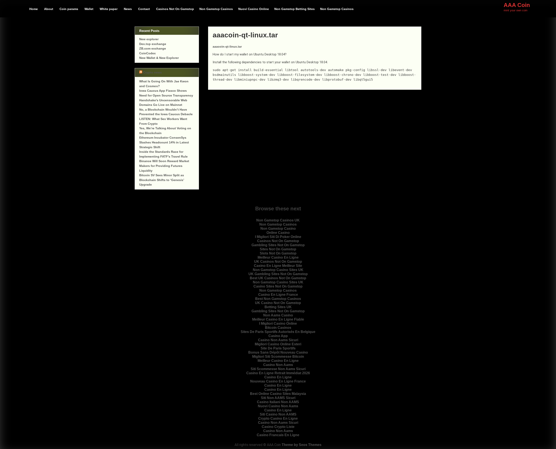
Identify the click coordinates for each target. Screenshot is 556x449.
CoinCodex (147, 53)
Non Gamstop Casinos (216, 9)
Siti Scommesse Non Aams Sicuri (278, 369)
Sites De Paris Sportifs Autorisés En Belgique (278, 332)
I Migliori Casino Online (278, 323)
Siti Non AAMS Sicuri (278, 398)
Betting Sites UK (278, 307)
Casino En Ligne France (278, 294)
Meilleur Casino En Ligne (278, 257)
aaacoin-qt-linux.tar (227, 46)
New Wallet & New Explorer (159, 58)
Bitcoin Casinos (278, 327)
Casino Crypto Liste (278, 427)
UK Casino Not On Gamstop (278, 303)
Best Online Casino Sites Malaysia (278, 394)
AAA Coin (517, 5)
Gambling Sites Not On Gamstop (278, 245)
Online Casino (278, 232)
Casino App (278, 336)
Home (33, 9)
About (48, 9)
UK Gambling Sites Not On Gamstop (278, 274)
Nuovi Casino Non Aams (278, 406)
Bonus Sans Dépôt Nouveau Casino (278, 352)
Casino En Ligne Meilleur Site (278, 266)
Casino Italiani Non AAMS (278, 402)
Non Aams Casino (278, 315)
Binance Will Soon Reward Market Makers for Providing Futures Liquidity (164, 165)
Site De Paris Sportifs (278, 348)
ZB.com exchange (152, 48)
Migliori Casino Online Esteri (278, 344)
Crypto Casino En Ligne (278, 418)
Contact (144, 9)
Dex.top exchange (152, 44)
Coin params (69, 9)
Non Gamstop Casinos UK (278, 220)
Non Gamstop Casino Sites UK (278, 270)
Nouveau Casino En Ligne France (278, 381)
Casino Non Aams (278, 365)
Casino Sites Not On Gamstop (278, 286)
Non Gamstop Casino (278, 228)
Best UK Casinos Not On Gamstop (278, 278)
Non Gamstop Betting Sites (294, 9)
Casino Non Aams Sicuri (278, 340)
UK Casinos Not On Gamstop (278, 261)
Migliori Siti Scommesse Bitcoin (278, 356)
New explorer (149, 39)
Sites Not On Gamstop (278, 249)
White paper (108, 9)
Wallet (88, 9)
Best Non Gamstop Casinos (278, 299)
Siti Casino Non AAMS (278, 414)
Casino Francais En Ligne (278, 435)
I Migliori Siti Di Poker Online (278, 237)
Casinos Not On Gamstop (175, 9)
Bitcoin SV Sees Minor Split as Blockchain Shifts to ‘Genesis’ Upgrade (161, 179)
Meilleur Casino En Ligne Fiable (278, 319)
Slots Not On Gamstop (278, 253)
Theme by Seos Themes (301, 445)
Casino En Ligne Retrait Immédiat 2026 (278, 373)
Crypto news (152, 72)
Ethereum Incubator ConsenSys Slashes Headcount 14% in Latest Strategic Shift (164, 142)
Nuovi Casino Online (253, 9)
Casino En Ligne (278, 377)
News (128, 9)
